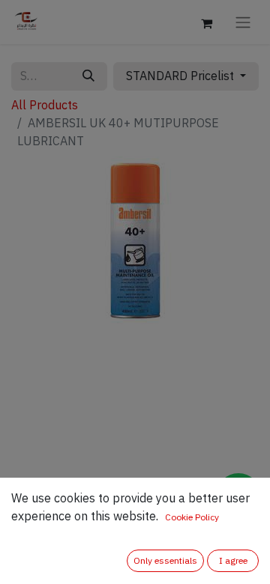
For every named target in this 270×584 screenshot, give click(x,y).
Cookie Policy (192, 517)
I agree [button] (233, 561)
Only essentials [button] (165, 561)
